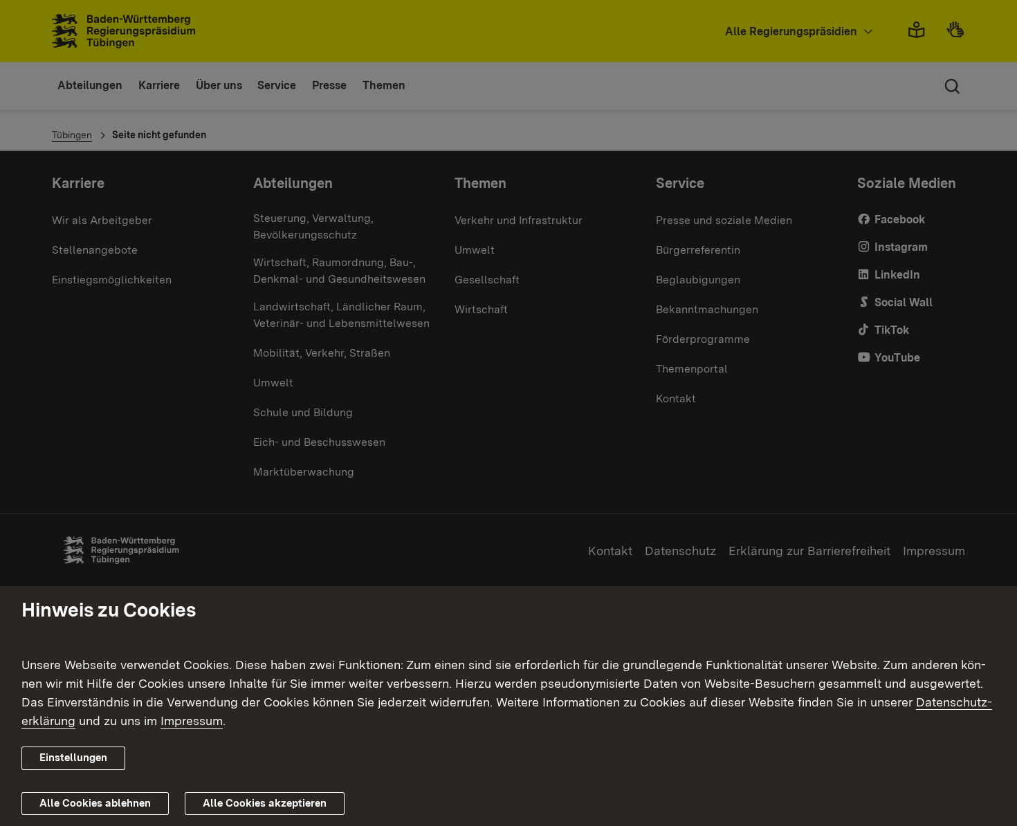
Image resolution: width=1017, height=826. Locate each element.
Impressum (192, 720)
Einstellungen (73, 757)
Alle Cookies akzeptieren (265, 803)
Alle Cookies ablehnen (95, 803)
